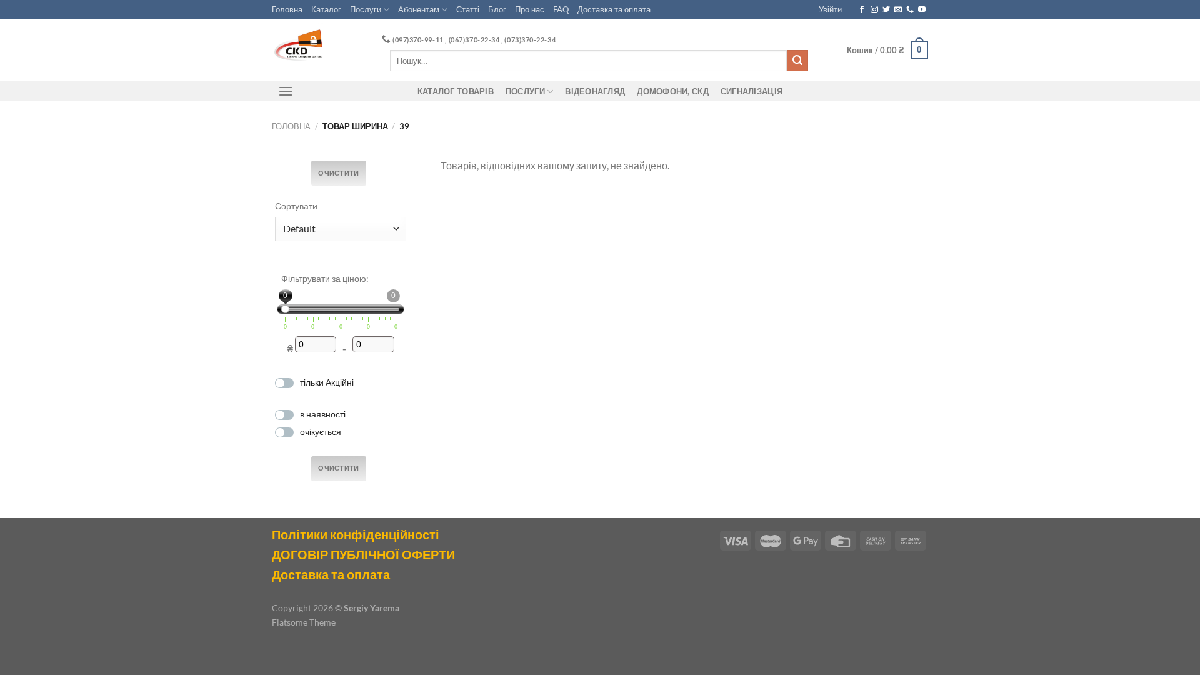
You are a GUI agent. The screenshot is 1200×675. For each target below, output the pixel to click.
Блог (497, 9)
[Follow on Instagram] (874, 10)
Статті (467, 9)
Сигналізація (751, 91)
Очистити (338, 173)
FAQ (561, 9)
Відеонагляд (595, 91)
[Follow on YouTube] (922, 10)
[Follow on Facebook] (862, 10)
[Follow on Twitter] (886, 10)
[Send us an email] (898, 10)
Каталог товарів (456, 91)
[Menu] (285, 91)
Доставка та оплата (614, 9)
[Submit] (797, 60)
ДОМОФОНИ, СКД (672, 91)
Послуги (365, 9)
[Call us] (910, 10)
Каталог (326, 9)
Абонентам (418, 9)
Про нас (529, 9)
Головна (287, 9)
